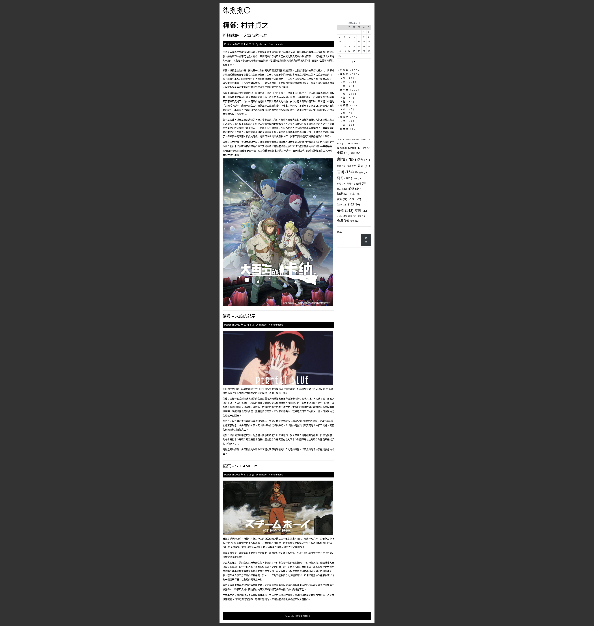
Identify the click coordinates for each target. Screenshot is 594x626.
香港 (343, 220)
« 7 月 (353, 62)
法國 (355, 199)
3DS (341, 139)
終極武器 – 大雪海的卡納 (245, 35)
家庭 (357, 178)
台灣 (351, 166)
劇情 (346, 159)
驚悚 (354, 221)
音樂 (361, 216)
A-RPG (365, 139)
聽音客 (344, 128)
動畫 (341, 166)
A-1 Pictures (352, 139)
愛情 (354, 188)
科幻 (354, 204)
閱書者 (344, 117)
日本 (355, 193)
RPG (366, 148)
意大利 (342, 189)
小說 (341, 184)
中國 (343, 153)
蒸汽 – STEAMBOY (240, 466)
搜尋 (339, 232)
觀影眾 (344, 74)
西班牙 (342, 216)
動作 (363, 160)
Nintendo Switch (349, 147)
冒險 (355, 153)
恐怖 (361, 183)
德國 (351, 183)
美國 (345, 211)
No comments (276, 44)
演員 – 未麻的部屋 (239, 316)
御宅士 (344, 90)
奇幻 (344, 178)
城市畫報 (361, 172)
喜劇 (345, 172)
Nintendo (354, 143)
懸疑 (342, 193)
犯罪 (341, 204)
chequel (263, 44)
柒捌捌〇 (237, 11)
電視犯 (344, 105)
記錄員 (344, 70)
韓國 (352, 216)
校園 (342, 199)
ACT (341, 143)
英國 (361, 210)
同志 (363, 166)
